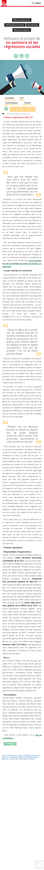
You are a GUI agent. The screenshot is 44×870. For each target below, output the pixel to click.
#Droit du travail (15, 25)
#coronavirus (22, 20)
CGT (22, 98)
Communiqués (11, 103)
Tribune (27, 103)
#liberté (32, 25)
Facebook (16, 56)
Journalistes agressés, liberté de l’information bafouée (20, 758)
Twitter (21, 56)
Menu (38, 3)
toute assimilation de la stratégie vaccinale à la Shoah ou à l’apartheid (22, 263)
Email (27, 56)
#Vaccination (21, 30)
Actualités (9, 98)
